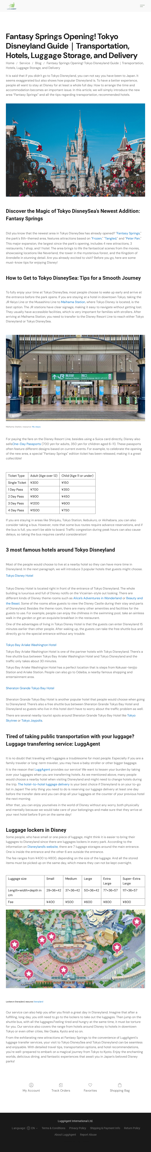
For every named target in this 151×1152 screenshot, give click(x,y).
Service (24, 63)
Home (10, 63)
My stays (36, 426)
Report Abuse (88, 1134)
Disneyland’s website (43, 847)
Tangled (110, 238)
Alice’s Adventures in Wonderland (97, 598)
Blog (38, 63)
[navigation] (24, 1128)
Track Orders (61, 1090)
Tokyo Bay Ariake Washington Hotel (31, 645)
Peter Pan (133, 238)
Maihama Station (73, 302)
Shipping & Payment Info (105, 1128)
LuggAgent (42, 769)
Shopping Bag (120, 1090)
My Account (31, 1090)
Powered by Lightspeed (75, 1141)
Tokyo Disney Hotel (19, 576)
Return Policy (132, 1128)
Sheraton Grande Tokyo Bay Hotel (30, 688)
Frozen (97, 238)
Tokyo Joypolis (31, 720)
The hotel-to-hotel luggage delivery (44, 784)
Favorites (90, 1090)
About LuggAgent (65, 1134)
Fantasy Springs (128, 233)
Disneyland (38, 1002)
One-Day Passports (26, 444)
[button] (11, 6)
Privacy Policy (77, 1128)
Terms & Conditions (53, 1128)
